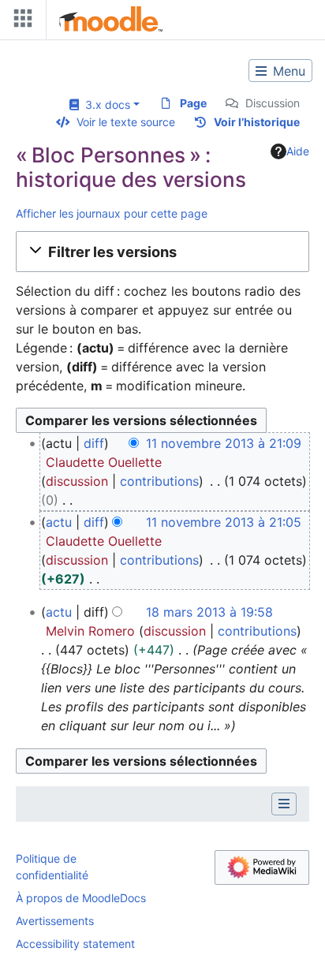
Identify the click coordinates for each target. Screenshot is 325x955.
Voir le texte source (126, 122)
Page (193, 103)
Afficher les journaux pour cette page (111, 213)
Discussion (272, 103)
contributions (159, 481)
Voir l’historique (257, 122)
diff (94, 443)
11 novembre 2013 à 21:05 (223, 522)
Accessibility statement (75, 943)
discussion (77, 481)
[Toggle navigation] (19, 21)
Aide (297, 151)
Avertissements (55, 920)
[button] (162, 251)
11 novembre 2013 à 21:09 (223, 443)
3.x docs (104, 104)
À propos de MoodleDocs (81, 898)
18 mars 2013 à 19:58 (209, 612)
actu (59, 522)
